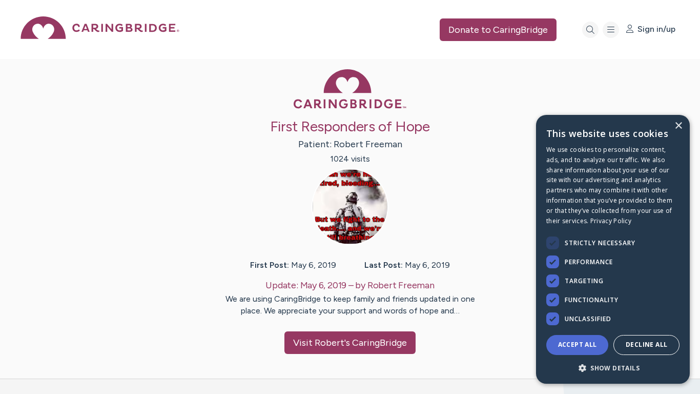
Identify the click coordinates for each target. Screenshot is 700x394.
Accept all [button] (577, 344)
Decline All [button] (646, 344)
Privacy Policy (610, 220)
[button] (613, 367)
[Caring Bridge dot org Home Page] (99, 36)
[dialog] (613, 249)
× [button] (678, 126)
